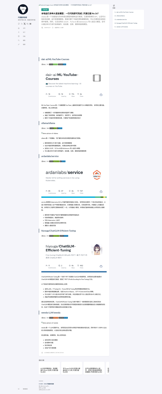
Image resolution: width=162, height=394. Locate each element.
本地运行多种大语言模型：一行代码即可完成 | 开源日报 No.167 (70, 13)
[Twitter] (25, 24)
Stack (42, 389)
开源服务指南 (22, 17)
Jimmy (46, 389)
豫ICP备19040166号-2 (44, 386)
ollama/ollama (120, 15)
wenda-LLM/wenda (122, 26)
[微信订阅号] (27, 24)
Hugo (42, 388)
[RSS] (22, 24)
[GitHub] (19, 24)
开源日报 (45, 9)
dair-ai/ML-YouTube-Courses (124, 12)
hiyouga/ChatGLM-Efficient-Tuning (126, 23)
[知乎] (30, 24)
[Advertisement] (74, 43)
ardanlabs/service (121, 19)
